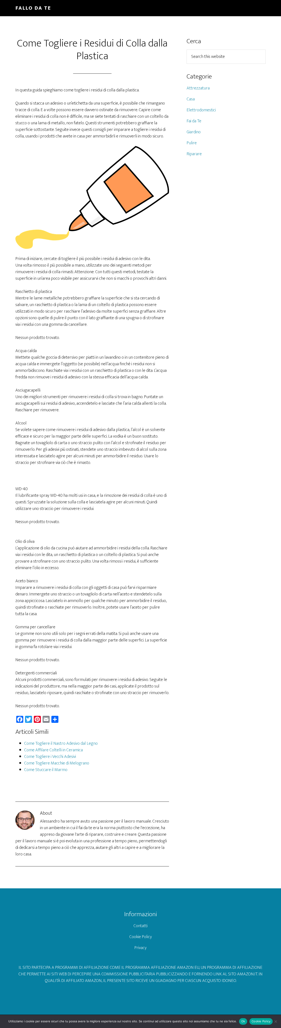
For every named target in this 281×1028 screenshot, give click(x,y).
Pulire (192, 143)
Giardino (194, 132)
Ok (243, 1021)
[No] (275, 1021)
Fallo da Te (33, 8)
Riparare (194, 154)
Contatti (140, 926)
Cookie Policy (140, 937)
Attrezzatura (198, 88)
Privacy (140, 947)
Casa (191, 99)
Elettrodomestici (201, 110)
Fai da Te (194, 121)
